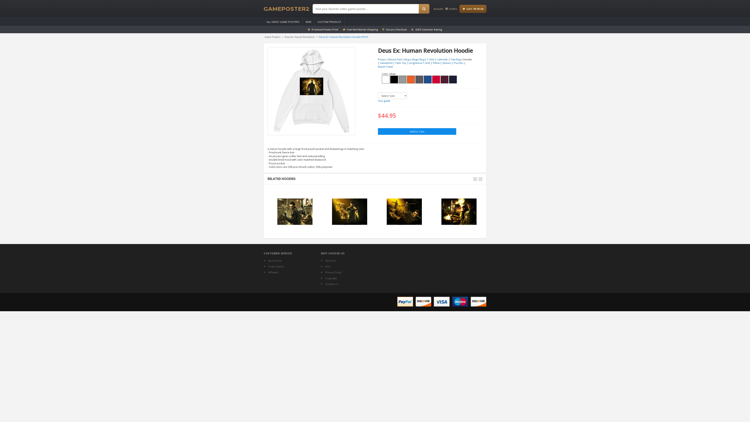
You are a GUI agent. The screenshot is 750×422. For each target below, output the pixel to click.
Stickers (447, 63)
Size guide (384, 101)
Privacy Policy (333, 272)
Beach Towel (385, 66)
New (309, 22)
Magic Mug (418, 59)
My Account (275, 260)
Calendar (442, 59)
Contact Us (331, 284)
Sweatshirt (386, 63)
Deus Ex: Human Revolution (300, 37)
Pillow (436, 63)
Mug (406, 59)
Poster (382, 59)
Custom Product (329, 22)
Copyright (331, 278)
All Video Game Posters (283, 22)
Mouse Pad (395, 59)
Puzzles (458, 63)
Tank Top (400, 63)
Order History (276, 266)
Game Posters (272, 37)
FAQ (327, 266)
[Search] (424, 8)
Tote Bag (455, 59)
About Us (330, 260)
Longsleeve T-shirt (419, 63)
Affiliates (273, 272)
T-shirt (430, 59)
